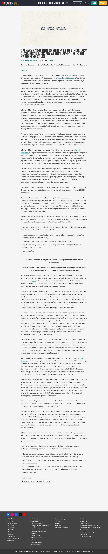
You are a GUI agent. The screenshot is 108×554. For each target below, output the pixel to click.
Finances (10, 532)
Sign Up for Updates (13, 538)
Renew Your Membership (87, 532)
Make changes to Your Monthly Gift (90, 527)
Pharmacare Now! (36, 529)
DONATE (102, 3)
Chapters (34, 540)
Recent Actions (35, 535)
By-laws (10, 529)
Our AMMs (11, 527)
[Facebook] (16, 514)
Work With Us (11, 536)
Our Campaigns (35, 521)
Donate (82, 519)
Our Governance (12, 523)
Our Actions (34, 533)
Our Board (11, 525)
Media (51, 60)
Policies (10, 534)
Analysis (66, 3)
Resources (58, 525)
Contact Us (10, 540)
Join (94, 3)
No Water (34, 523)
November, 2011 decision (66, 78)
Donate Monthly (84, 523)
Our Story (10, 521)
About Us (42, 3)
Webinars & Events (36, 544)
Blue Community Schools (38, 531)
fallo (34, 281)
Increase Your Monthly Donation (89, 525)
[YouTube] (24, 514)
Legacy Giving (84, 534)
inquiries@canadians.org (87, 551)
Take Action (54, 3)
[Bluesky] (8, 514)
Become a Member (85, 530)
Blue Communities (36, 542)
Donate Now (83, 521)
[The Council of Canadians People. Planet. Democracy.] (10, 3)
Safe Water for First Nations (39, 525)
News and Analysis (60, 519)
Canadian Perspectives (61, 527)
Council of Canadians (30, 60)
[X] (20, 514)
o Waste (40, 523)
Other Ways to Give (85, 536)
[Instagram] (12, 514)
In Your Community (36, 538)
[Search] (80, 3)
